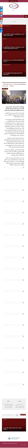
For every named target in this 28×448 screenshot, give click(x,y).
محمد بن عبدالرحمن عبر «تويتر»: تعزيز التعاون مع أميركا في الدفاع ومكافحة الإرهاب (13, 47)
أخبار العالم (5, 51)
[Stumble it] (1, 26)
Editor (12, 86)
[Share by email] (1, 20)
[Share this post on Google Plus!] (1, 13)
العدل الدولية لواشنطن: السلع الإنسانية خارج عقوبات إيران (12, 73)
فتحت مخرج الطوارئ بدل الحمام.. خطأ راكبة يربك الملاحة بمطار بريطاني (13, 34)
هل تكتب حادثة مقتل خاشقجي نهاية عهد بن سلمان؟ (12, 428)
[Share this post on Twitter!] (1, 10)
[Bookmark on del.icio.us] (1, 31)
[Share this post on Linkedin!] (1, 15)
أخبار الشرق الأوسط (6, 25)
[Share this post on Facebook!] (1, 7)
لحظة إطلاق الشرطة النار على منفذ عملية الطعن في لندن (13, 60)
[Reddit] (1, 23)
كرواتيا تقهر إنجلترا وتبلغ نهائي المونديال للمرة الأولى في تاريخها (8, 406)
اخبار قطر (5, 38)
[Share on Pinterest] (1, 18)
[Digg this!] (1, 28)
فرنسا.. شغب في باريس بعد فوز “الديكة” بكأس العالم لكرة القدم (19, 406)
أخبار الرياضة (5, 88)
